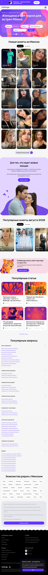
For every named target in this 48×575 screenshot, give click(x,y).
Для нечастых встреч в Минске (9, 352)
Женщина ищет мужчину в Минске (10, 414)
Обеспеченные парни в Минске (9, 426)
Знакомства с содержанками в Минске (11, 430)
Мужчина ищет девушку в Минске (9, 377)
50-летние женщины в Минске (9, 461)
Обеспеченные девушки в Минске (9, 422)
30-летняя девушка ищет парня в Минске (11, 454)
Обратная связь (5, 554)
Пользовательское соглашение (31, 537)
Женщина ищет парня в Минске (9, 389)
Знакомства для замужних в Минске (10, 446)
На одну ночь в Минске (7, 354)
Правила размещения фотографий (32, 540)
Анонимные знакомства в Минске (9, 356)
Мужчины (16, 26)
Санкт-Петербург (5, 540)
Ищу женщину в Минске (7, 399)
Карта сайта (4, 559)
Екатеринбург (4, 544)
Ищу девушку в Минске (7, 373)
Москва (3, 537)
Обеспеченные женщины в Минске (10, 428)
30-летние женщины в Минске (9, 457)
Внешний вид (4, 557)
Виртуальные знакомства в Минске (10, 348)
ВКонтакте (30, 550)
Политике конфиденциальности (29, 567)
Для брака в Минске (6, 365)
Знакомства (4, 12)
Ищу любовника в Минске (7, 436)
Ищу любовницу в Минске (7, 434)
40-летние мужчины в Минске (9, 467)
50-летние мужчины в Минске (9, 469)
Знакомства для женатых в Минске (10, 444)
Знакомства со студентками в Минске (10, 391)
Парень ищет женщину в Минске (9, 401)
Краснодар (4, 542)
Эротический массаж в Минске (9, 363)
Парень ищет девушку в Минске (9, 375)
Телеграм (30, 553)
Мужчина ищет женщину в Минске (10, 403)
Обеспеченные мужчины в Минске (9, 424)
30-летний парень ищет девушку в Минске (12, 456)
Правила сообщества (6, 550)
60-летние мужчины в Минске (9, 471)
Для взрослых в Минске (7, 358)
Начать (37, 2)
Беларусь (23, 12)
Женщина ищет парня (14, 12)
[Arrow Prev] (42, 254)
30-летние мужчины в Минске (9, 465)
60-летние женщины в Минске (9, 463)
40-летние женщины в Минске (9, 459)
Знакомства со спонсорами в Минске (10, 432)
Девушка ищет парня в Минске (9, 387)
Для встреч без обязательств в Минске (11, 361)
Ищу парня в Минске (6, 385)
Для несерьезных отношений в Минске (11, 360)
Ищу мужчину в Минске (7, 411)
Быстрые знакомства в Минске (9, 350)
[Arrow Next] (45, 254)
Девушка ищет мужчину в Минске (9, 413)
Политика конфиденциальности (31, 542)
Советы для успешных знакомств (8, 552)
